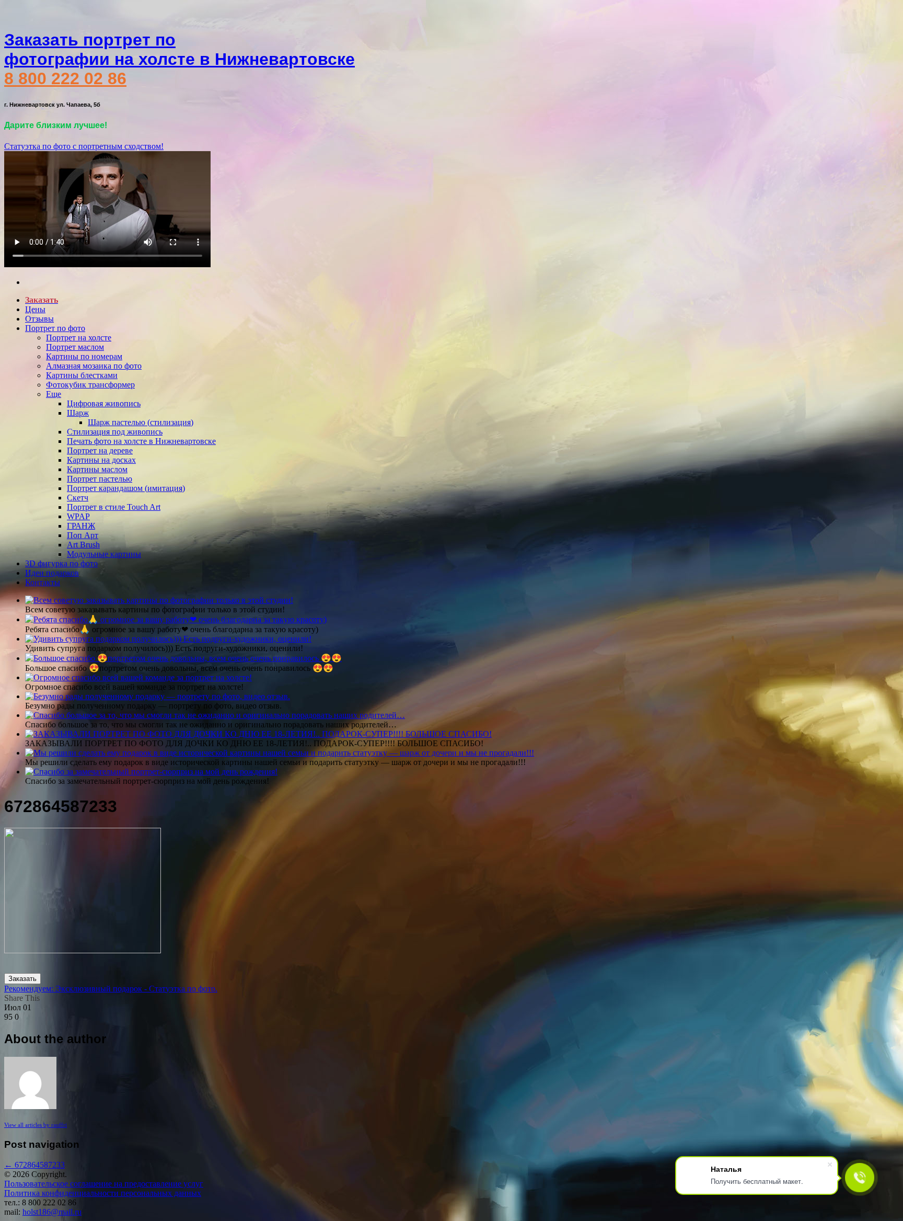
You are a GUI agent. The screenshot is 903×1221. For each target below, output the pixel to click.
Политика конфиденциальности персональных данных (102, 1193)
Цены (35, 309)
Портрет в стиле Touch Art (113, 507)
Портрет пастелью (99, 478)
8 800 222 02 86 (65, 78)
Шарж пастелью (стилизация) (140, 422)
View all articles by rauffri (35, 1125)
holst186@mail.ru (52, 1211)
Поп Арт (82, 535)
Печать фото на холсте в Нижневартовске (141, 441)
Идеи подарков (52, 572)
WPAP (78, 516)
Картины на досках (101, 459)
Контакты (42, 582)
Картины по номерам (84, 356)
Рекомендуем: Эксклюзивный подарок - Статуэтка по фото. (110, 988)
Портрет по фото (55, 328)
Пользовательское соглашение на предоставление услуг (103, 1183)
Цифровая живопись (104, 403)
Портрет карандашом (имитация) (126, 488)
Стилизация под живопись (115, 431)
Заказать (22, 979)
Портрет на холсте (78, 337)
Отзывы (39, 318)
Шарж (78, 412)
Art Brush (83, 544)
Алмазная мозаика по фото (94, 365)
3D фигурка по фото (61, 563)
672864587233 (34, 1164)
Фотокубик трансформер (90, 384)
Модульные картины (104, 554)
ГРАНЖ (81, 525)
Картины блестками (82, 375)
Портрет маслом (75, 347)
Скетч (77, 497)
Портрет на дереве (100, 450)
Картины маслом (97, 469)
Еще (53, 394)
